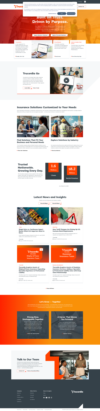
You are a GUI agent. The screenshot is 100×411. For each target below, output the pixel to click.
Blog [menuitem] (44, 393)
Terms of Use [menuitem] (19, 409)
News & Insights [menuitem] (47, 391)
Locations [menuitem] (80, 1)
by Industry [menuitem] (32, 399)
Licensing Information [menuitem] (48, 409)
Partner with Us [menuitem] (20, 397)
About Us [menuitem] (19, 393)
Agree (62, 13)
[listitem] (33, 49)
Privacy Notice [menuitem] (25, 409)
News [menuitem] (44, 395)
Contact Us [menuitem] (19, 401)
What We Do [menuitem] (33, 391)
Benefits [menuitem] (32, 397)
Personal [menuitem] (32, 395)
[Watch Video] (66, 80)
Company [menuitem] (19, 391)
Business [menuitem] (32, 393)
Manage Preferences (52, 13)
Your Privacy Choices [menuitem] (32, 409)
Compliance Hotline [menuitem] (40, 409)
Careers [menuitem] (74, 1)
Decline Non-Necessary (71, 13)
